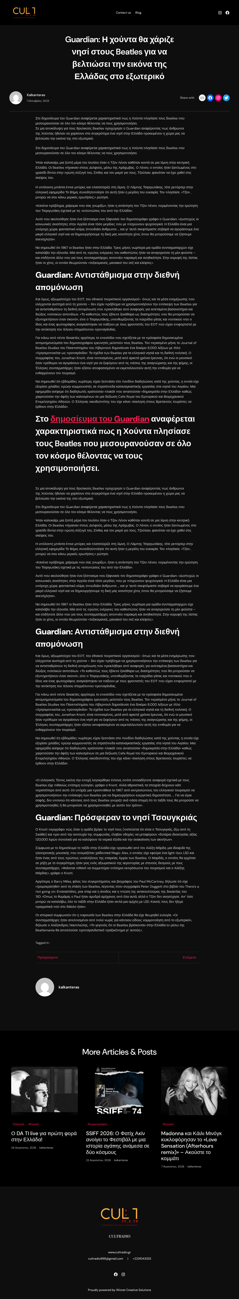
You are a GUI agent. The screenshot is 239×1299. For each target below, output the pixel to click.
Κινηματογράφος (97, 1124)
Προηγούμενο (48, 957)
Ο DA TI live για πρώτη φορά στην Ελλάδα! (44, 1136)
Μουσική (34, 1124)
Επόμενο (189, 957)
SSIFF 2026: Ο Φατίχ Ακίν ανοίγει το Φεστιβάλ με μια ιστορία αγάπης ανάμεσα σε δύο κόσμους (117, 1142)
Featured (18, 1124)
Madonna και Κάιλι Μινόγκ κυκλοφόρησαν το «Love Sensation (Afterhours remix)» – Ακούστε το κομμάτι (191, 1146)
